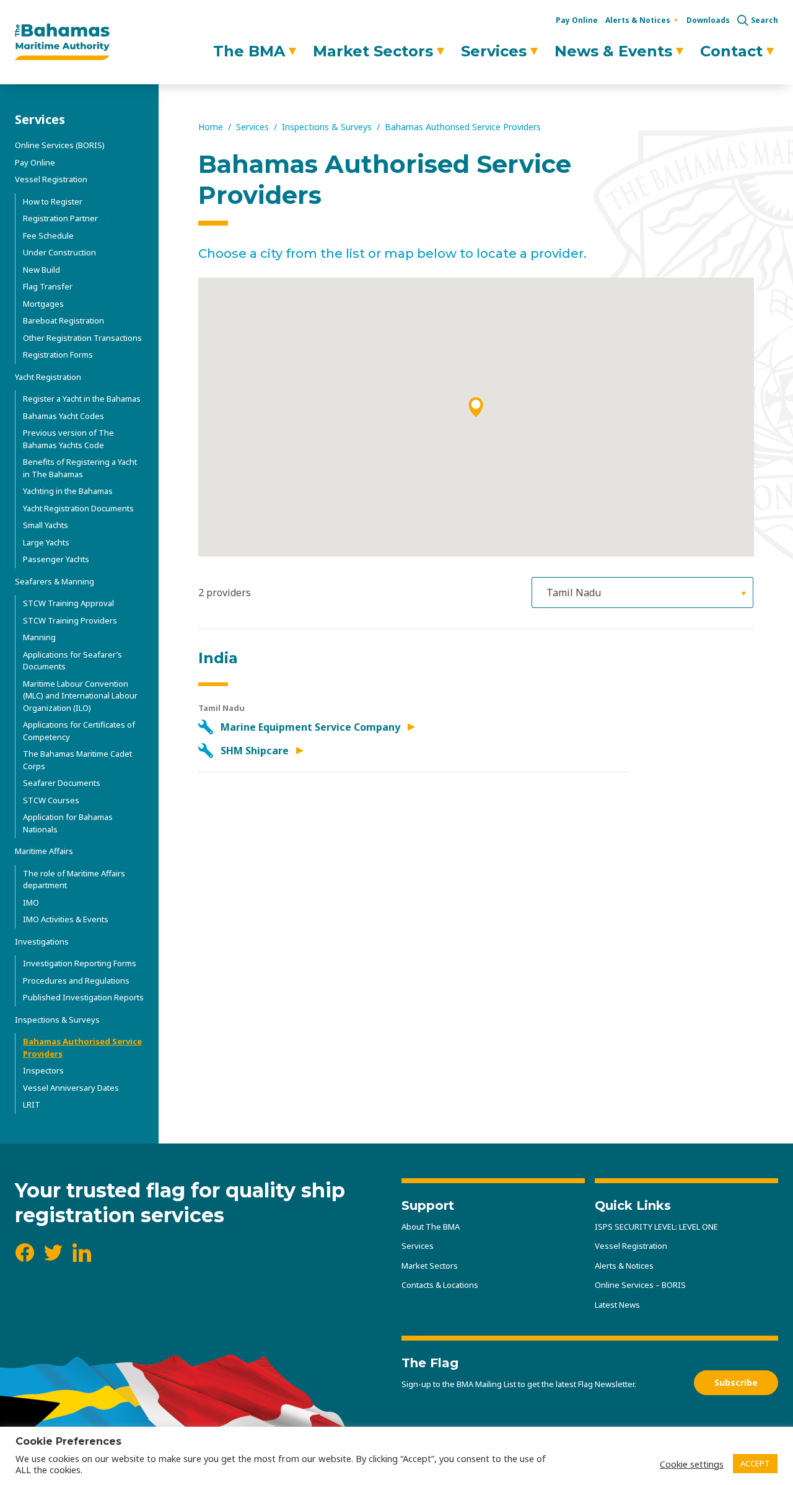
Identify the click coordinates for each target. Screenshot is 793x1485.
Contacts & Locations (439, 1284)
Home (210, 127)
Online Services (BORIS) (60, 145)
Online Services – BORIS (640, 1284)
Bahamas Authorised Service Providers (82, 1047)
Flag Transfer (47, 286)
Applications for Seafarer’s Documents (72, 660)
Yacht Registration (48, 376)
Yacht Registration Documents (78, 508)
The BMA (249, 51)
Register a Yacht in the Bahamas (82, 398)
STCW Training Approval (68, 603)
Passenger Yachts (56, 559)
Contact (731, 51)
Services (494, 51)
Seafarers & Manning (54, 581)
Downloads (708, 20)
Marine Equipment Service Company (312, 727)
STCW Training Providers (70, 620)
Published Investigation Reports (83, 997)
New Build (41, 269)
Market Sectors (373, 51)
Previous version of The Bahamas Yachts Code (68, 439)
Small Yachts (45, 525)
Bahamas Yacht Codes (63, 415)
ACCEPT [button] (755, 1463)
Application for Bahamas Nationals (68, 823)
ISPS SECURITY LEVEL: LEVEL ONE (656, 1226)
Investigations (42, 941)
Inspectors (43, 1070)
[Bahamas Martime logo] (62, 42)
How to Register (52, 201)
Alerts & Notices (637, 20)
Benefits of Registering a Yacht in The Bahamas (80, 468)
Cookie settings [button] (692, 1464)
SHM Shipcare (256, 750)
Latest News (617, 1304)
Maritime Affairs (44, 851)
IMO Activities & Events (65, 919)
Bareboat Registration (63, 320)
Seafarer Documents (61, 782)
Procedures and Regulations (76, 980)
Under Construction (59, 252)
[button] (476, 407)
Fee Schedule (48, 235)
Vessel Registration (51, 179)
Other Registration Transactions (82, 337)
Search (764, 20)
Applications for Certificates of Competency (79, 730)
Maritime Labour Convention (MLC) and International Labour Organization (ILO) (80, 695)
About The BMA (430, 1226)
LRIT (31, 1104)
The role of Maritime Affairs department (74, 879)
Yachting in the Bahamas (68, 490)
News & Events (613, 51)
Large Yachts (46, 542)
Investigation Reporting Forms (79, 963)
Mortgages (43, 303)
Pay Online (577, 20)
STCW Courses (51, 800)
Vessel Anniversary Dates (71, 1087)
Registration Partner (60, 218)
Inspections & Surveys (57, 1019)
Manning (39, 637)
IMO (31, 902)
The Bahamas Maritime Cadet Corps (77, 760)
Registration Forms (58, 354)
